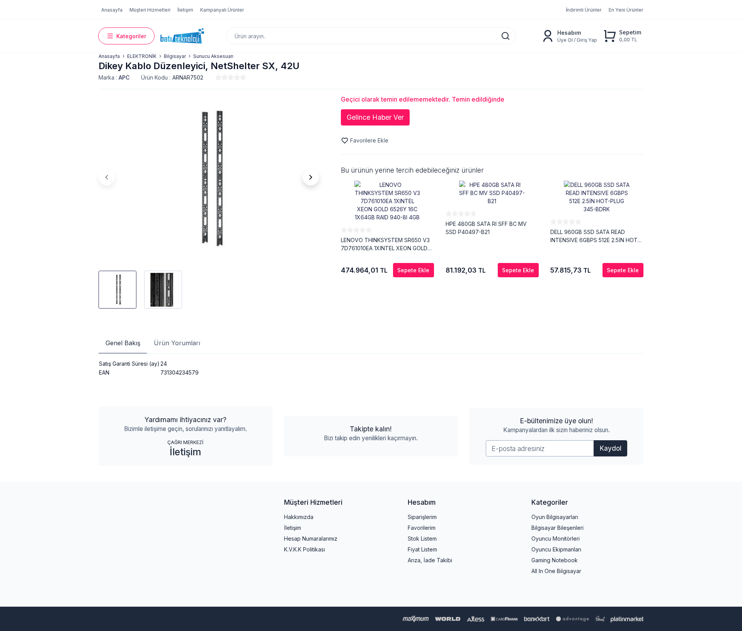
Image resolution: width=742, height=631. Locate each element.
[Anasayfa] (182, 36)
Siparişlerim (422, 517)
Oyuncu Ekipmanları (556, 549)
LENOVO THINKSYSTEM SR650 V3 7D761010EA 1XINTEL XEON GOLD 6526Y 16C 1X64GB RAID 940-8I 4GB (385, 244)
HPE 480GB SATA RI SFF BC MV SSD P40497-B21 (486, 228)
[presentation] (107, 177)
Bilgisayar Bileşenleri (557, 527)
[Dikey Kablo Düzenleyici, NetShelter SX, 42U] (208, 177)
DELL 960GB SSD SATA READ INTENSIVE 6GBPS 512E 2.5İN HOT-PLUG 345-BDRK (595, 236)
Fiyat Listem (422, 549)
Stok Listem (422, 538)
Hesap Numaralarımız (310, 538)
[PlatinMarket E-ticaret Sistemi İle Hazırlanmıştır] (627, 619)
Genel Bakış (123, 343)
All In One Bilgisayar (556, 571)
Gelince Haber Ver (375, 117)
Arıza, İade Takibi (430, 560)
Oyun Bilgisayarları (554, 517)
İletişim (185, 452)
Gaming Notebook (554, 560)
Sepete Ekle (413, 270)
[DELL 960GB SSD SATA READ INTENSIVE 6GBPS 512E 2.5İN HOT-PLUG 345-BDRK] (596, 197)
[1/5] (218, 77)
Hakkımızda (298, 517)
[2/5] (221, 77)
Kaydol (610, 448)
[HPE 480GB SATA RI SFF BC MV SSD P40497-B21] (492, 193)
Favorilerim (422, 527)
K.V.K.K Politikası (304, 549)
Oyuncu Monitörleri (555, 538)
